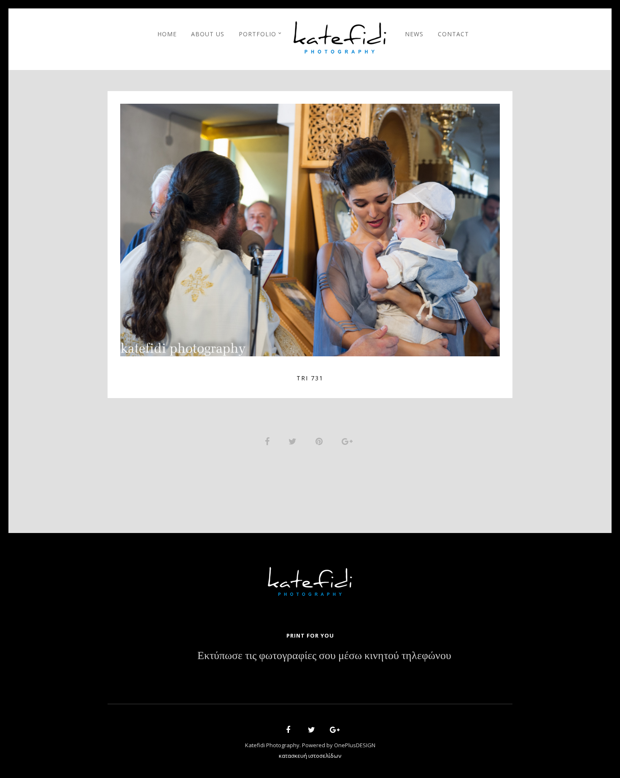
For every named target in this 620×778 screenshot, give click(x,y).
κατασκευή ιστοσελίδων (310, 755)
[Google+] (332, 731)
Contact (453, 34)
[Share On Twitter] (294, 440)
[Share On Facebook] (268, 440)
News (414, 34)
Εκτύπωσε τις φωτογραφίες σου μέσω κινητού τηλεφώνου (324, 655)
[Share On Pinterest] (321, 440)
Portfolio (257, 34)
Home (167, 34)
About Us (207, 34)
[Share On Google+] (349, 440)
